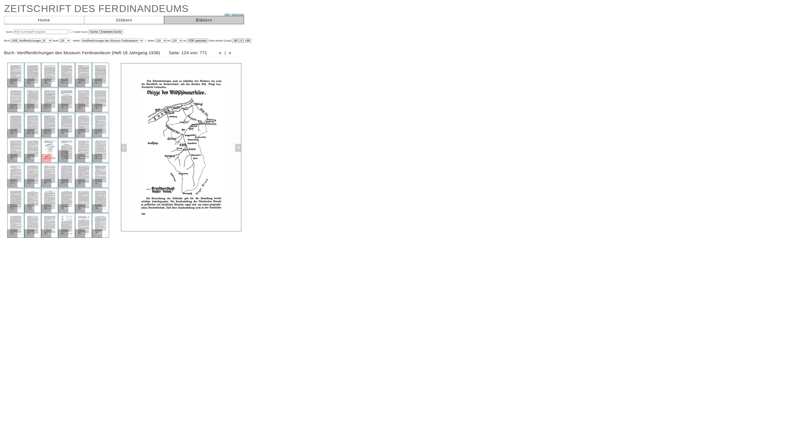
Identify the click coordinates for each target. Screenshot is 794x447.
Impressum (238, 14)
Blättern (204, 20)
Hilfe (227, 14)
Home (44, 20)
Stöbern (124, 20)
